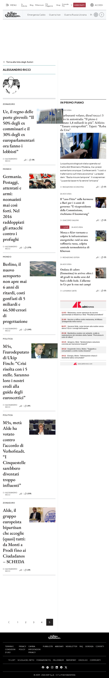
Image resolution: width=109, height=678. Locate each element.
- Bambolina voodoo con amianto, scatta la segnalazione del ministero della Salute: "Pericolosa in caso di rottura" (83, 335)
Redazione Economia (72, 187)
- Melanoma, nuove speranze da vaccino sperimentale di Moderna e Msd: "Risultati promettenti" (82, 314)
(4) (105, 220)
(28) (29, 570)
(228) (29, 494)
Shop (58, 5)
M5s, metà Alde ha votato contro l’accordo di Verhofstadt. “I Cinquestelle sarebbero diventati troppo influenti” (14, 454)
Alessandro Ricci (10, 160)
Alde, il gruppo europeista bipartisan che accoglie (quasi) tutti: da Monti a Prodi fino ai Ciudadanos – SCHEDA (14, 536)
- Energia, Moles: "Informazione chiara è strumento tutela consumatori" (79, 357)
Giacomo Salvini (69, 220)
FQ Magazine (49, 5)
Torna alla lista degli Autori (19, 61)
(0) (105, 187)
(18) (33, 160)
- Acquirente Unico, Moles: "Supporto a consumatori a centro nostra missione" (79, 350)
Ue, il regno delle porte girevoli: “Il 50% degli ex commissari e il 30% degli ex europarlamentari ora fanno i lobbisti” (18, 131)
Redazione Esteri (70, 257)
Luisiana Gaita (68, 291)
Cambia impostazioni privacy (34, 649)
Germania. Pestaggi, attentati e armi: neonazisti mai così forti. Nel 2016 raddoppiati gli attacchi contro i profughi (13, 207)
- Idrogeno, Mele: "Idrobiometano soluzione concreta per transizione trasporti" (81, 343)
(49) (29, 406)
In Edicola (24, 5)
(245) (29, 330)
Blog (31, 5)
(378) (29, 247)
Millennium (39, 5)
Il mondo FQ (65, 5)
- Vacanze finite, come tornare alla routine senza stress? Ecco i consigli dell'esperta (83, 327)
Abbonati (79, 5)
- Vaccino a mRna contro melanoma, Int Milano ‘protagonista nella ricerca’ (82, 321)
